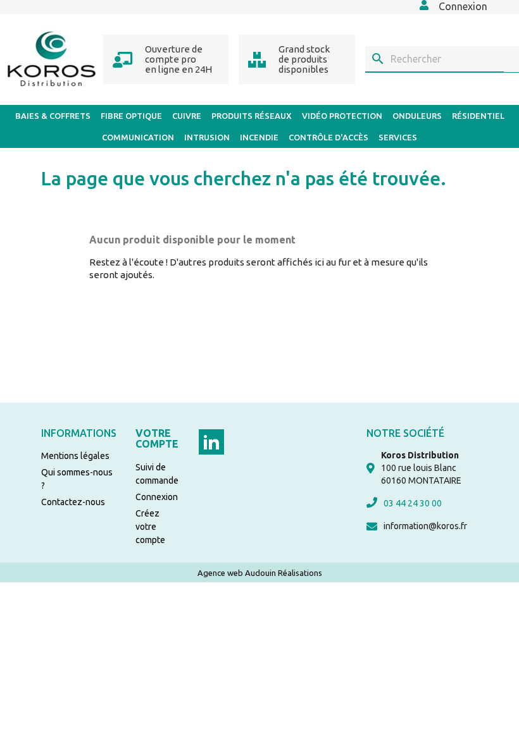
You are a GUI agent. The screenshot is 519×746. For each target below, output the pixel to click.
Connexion (156, 497)
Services (397, 137)
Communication (138, 137)
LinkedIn (211, 442)
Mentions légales (75, 456)
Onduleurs (417, 115)
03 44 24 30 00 (413, 503)
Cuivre (186, 115)
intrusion (207, 137)
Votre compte (156, 438)
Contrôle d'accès (328, 137)
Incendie (259, 137)
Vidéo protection (342, 115)
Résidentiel (478, 115)
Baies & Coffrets (53, 115)
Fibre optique (131, 115)
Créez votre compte (150, 526)
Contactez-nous (73, 502)
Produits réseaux (251, 115)
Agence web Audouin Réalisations (259, 572)
